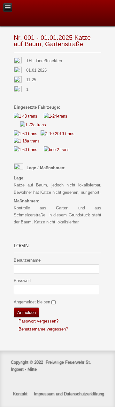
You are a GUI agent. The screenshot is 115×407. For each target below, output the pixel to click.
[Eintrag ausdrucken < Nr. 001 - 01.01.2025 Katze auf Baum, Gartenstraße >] (99, 61)
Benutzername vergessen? (42, 329)
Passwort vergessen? (37, 321)
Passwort (22, 280)
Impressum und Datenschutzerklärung (69, 393)
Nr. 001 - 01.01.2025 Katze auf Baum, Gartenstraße (52, 40)
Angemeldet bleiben (32, 302)
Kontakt (20, 393)
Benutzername (27, 260)
